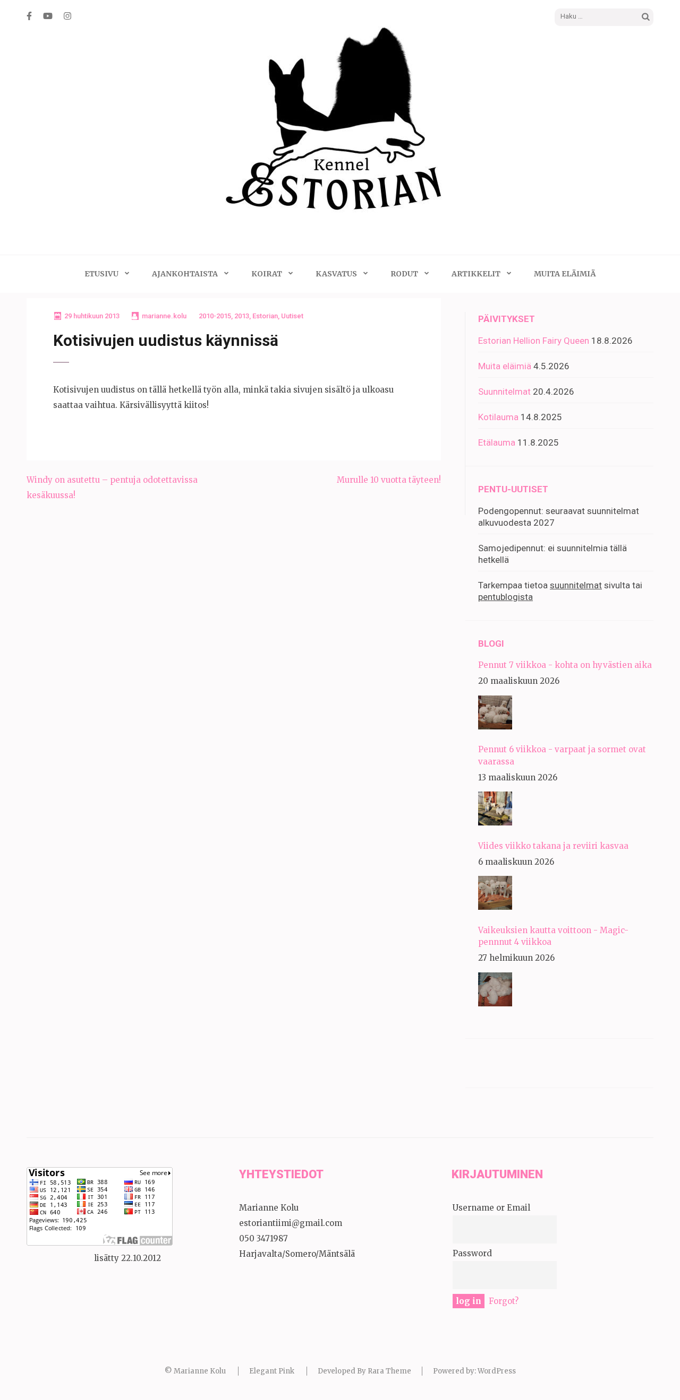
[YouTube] (48, 16)
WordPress (497, 1371)
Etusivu (101, 274)
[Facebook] (29, 16)
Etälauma (496, 442)
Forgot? (503, 1301)
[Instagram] (67, 16)
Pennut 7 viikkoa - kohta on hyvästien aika (565, 665)
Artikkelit (476, 274)
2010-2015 (215, 316)
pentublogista (505, 597)
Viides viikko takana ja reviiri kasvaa (553, 846)
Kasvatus (336, 274)
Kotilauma (498, 417)
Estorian (265, 316)
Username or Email (491, 1208)
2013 (241, 316)
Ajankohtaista (185, 274)
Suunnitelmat (504, 391)
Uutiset (292, 316)
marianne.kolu (164, 316)
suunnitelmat (576, 585)
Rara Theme (389, 1371)
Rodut (404, 274)
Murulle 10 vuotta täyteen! (389, 480)
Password (472, 1253)
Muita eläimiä (565, 274)
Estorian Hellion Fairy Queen (533, 340)
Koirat (266, 274)
